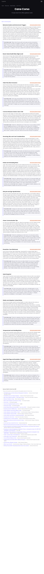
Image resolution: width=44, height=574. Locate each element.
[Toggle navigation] (41, 1)
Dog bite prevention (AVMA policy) (10, 408)
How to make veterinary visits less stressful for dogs (14, 420)
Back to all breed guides (6, 21)
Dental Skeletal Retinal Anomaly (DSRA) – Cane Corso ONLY (15, 407)
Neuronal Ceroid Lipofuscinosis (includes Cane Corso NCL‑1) (15, 424)
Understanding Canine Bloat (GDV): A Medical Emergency (14, 439)
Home (3, 5)
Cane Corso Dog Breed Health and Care (11, 403)
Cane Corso (6, 402)
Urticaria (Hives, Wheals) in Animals (10, 442)
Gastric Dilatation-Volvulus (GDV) (10, 413)
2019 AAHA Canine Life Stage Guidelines (11, 395)
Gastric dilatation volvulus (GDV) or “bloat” (12, 412)
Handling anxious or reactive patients (11, 418)
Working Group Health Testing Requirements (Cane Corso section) (16, 445)
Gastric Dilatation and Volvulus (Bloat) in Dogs (12, 410)
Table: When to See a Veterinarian (10, 436)
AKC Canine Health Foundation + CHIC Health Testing (14, 397)
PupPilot (4, 1)
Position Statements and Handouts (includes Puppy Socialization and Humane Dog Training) (21, 426)
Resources (7, 5)
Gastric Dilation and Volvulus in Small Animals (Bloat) (14, 415)
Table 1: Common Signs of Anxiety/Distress (12, 434)
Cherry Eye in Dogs (7, 405)
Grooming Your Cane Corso (9, 416)
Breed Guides (12, 5)
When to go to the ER (8, 444)
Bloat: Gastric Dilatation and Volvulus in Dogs (12, 400)
